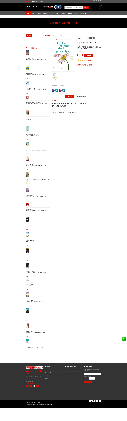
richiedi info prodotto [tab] (81, 96)
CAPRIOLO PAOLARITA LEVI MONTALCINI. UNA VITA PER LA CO (36, 196)
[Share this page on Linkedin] (63, 90)
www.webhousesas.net (46, 401)
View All (47, 35)
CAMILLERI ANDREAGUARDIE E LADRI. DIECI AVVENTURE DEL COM (36, 89)
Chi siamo (47, 370)
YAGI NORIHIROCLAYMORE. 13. (29, 285)
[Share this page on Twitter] (56, 90)
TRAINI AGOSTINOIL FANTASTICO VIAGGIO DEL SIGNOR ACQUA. (36, 74)
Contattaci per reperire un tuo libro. (71, 370)
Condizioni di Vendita (49, 380)
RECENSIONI (89, 60)
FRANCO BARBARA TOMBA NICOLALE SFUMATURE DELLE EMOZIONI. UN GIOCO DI (36, 103)
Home (28, 13)
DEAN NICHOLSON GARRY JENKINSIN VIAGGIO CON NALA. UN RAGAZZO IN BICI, (36, 316)
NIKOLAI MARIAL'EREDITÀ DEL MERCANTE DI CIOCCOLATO (35, 301)
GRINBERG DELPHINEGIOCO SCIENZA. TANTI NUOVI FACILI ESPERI (36, 347)
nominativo (54, 118)
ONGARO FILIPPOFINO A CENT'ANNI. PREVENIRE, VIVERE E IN (36, 165)
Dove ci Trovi (48, 372)
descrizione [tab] (69, 96)
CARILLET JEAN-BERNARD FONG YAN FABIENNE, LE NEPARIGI (37, 180)
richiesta (53, 130)
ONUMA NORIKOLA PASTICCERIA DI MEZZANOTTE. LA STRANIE (36, 59)
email (53, 124)
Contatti (46, 378)
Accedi (46, 375)
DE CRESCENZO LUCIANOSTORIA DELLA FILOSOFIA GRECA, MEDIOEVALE (36, 272)
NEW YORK (28, 119)
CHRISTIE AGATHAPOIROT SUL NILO (30, 241)
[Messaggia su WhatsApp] (124, 338)
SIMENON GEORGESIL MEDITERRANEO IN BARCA (32, 135)
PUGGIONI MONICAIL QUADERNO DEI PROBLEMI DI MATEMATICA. (36, 150)
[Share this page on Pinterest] (60, 90)
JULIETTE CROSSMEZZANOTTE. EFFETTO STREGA (33, 225)
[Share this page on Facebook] (53, 90)
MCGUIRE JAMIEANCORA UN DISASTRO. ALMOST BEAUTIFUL (36, 210)
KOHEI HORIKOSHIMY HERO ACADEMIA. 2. (31, 256)
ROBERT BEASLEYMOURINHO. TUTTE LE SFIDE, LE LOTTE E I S (36, 332)
